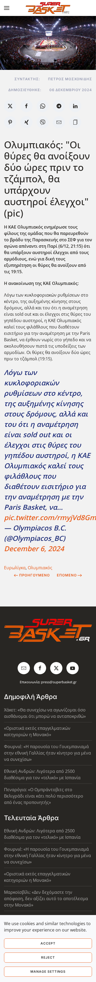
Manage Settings (48, 971)
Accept (48, 943)
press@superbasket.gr (59, 682)
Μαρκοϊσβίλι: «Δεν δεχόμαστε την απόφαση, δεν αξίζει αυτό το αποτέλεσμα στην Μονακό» (46, 898)
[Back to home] (48, 8)
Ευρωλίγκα (15, 568)
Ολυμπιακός (40, 568)
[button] (6, 8)
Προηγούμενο (34, 575)
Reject (48, 957)
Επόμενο (67, 575)
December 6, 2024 (34, 548)
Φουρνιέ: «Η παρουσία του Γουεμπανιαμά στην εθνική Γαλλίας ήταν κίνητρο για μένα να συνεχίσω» (47, 753)
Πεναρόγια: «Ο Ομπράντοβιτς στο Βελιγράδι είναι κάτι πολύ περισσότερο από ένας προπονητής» (43, 796)
